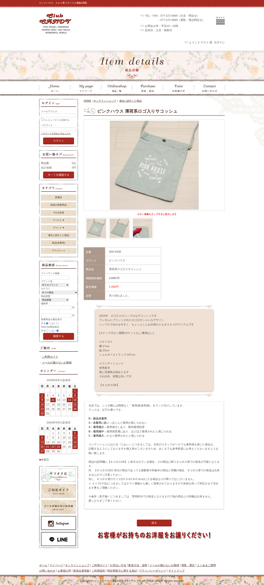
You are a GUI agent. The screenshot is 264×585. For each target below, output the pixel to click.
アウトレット (59, 250)
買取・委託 (188, 565)
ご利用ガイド (50, 356)
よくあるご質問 (206, 565)
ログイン (219, 42)
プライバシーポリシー (152, 570)
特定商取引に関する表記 (122, 570)
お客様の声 (64, 570)
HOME (87, 100)
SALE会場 (58, 212)
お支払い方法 (118, 565)
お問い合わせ (47, 570)
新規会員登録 (81, 570)
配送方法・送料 (137, 565)
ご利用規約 (98, 570)
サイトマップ (176, 570)
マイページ (56, 565)
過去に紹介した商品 (130, 100)
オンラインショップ (105, 100)
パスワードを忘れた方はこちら (56, 133)
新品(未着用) (58, 242)
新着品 (58, 197)
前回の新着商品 (58, 205)
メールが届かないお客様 (57, 362)
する (43, 323)
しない (52, 323)
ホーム (43, 565)
